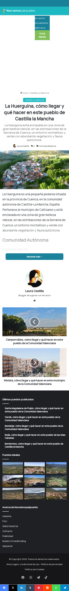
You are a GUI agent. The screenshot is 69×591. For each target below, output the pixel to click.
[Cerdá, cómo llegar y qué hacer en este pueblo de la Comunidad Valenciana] (34, 468)
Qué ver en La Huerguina (14, 216)
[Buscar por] (59, 24)
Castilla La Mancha (39, 92)
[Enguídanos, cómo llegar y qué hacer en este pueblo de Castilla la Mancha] (34, 481)
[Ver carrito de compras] (38, 12)
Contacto (7, 531)
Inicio (25, 92)
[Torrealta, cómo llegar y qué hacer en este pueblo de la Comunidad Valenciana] (12, 493)
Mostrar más (34, 256)
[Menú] (65, 24)
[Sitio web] (34, 301)
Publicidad (7, 536)
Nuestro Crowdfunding (14, 541)
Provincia (6, 198)
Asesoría (6, 516)
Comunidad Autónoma (13, 193)
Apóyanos (7, 546)
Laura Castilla (23, 146)
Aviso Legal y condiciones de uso (23, 564)
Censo (5, 204)
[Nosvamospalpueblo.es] (18, 11)
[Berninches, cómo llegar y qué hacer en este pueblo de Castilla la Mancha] (12, 481)
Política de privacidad (51, 564)
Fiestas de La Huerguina (14, 210)
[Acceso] (53, 24)
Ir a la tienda (42, 35)
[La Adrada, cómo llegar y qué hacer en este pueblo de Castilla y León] (56, 493)
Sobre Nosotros (10, 526)
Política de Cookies (34, 569)
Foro (4, 521)
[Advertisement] (34, 54)
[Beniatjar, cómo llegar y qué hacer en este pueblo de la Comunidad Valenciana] (56, 468)
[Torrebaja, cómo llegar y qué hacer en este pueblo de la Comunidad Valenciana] (34, 493)
